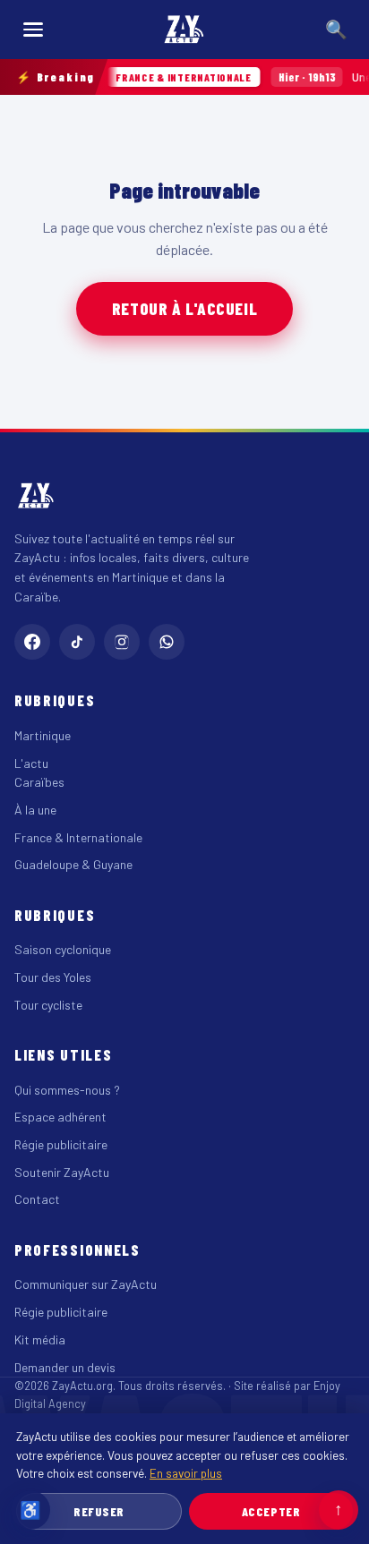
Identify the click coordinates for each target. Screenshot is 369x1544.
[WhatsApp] (166, 642)
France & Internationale (78, 837)
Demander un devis (65, 1367)
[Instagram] (122, 642)
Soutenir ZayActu (61, 1172)
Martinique (42, 735)
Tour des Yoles (52, 977)
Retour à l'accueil (184, 308)
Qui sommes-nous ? (67, 1089)
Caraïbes (39, 781)
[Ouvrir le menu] (33, 29)
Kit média (39, 1339)
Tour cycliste (48, 1004)
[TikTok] (77, 642)
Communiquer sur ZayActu (85, 1284)
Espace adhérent (60, 1116)
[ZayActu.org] (184, 29)
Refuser (98, 1511)
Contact (37, 1199)
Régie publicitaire (60, 1144)
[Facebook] (32, 642)
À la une (35, 809)
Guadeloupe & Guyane (73, 864)
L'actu (31, 763)
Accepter (271, 1511)
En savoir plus (186, 1472)
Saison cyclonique (62, 949)
